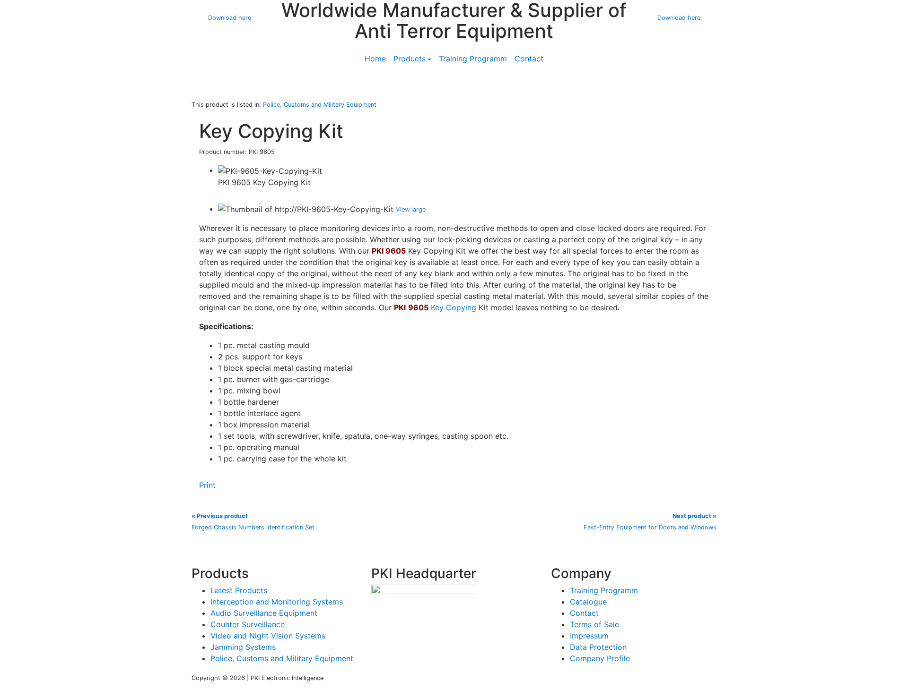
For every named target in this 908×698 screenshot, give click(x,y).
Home (375, 58)
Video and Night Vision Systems (267, 635)
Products (409, 58)
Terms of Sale (594, 624)
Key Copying (453, 307)
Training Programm (473, 58)
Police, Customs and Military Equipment (281, 658)
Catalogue (588, 601)
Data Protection (598, 647)
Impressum (589, 635)
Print (207, 485)
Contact (529, 58)
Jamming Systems (243, 647)
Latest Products (238, 590)
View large (411, 209)
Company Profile (600, 658)
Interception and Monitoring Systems (276, 601)
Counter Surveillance (247, 624)
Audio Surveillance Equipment (263, 613)
